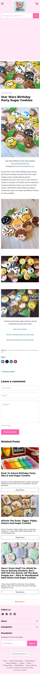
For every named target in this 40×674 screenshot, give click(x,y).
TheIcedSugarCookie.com (20, 164)
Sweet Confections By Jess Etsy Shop (20, 335)
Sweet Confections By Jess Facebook (20, 340)
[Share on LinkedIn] (11, 361)
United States (19, 654)
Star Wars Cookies (20, 329)
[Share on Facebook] (2, 361)
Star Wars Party (20, 350)
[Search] (36, 15)
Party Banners (30, 661)
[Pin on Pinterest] (15, 361)
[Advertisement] (20, 40)
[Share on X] (7, 361)
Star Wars (10, 350)
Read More (20, 490)
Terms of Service (31, 665)
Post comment (10, 432)
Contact (21, 663)
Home (5, 661)
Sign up (32, 643)
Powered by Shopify (20, 670)
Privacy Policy (7, 665)
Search (29, 663)
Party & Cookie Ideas (16, 661)
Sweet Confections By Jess (24, 166)
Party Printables (11, 663)
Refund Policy (19, 665)
